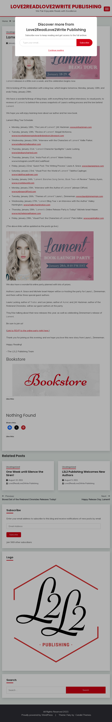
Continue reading (56, 50)
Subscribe (84, 42)
